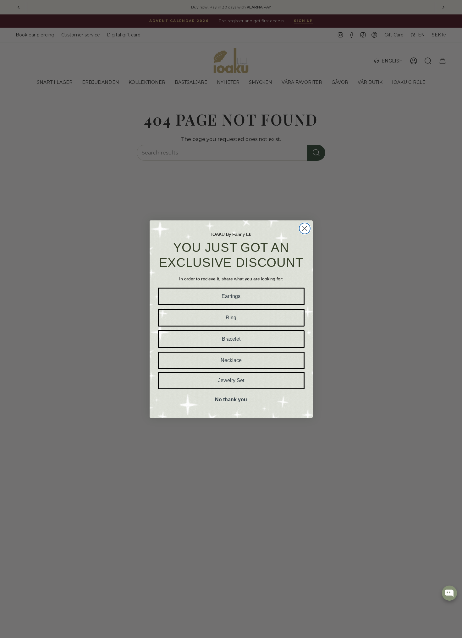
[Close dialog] (304, 228)
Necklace (231, 360)
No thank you (231, 399)
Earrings (231, 296)
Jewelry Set (231, 380)
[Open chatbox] (449, 593)
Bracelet (231, 339)
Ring (231, 317)
